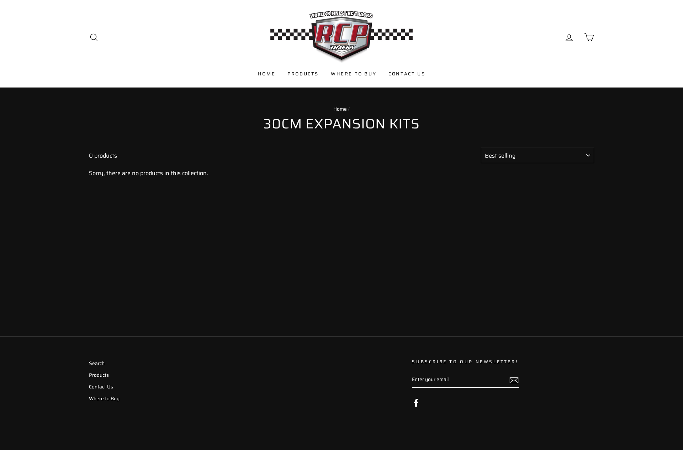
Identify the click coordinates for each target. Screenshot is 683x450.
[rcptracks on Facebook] (416, 402)
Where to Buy (353, 74)
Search (97, 363)
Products (303, 74)
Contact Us (406, 74)
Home (266, 74)
